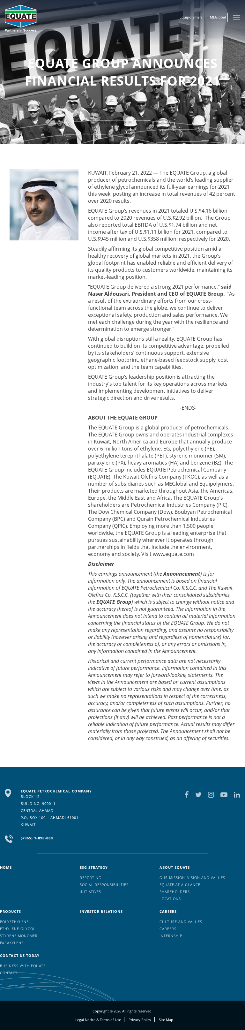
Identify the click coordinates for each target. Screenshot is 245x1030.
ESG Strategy (94, 867)
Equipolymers (191, 17)
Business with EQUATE (23, 965)
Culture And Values (181, 921)
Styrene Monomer (19, 935)
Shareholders (175, 891)
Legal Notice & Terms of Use (98, 1019)
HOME (6, 867)
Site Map (166, 1019)
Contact (9, 972)
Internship (171, 935)
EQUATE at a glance (180, 884)
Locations (170, 898)
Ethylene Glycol (17, 928)
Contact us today (20, 955)
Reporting (90, 877)
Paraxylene (12, 942)
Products (10, 911)
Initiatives (90, 891)
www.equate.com (173, 553)
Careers (168, 911)
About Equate (175, 867)
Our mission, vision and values (192, 877)
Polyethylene (14, 921)
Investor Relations (101, 911)
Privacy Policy (140, 1019)
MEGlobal (218, 17)
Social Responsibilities (104, 884)
